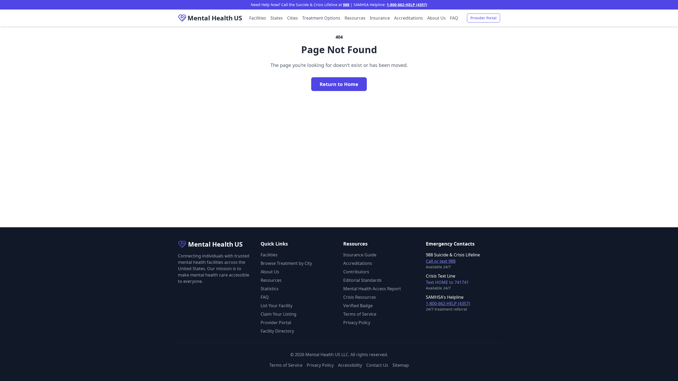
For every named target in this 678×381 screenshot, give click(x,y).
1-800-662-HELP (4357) (407, 4)
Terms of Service (359, 314)
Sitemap (400, 365)
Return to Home (339, 84)
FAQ (454, 18)
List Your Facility (276, 306)
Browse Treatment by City (286, 263)
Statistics (270, 289)
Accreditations (408, 18)
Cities (292, 18)
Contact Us (377, 365)
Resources (355, 18)
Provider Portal (483, 17)
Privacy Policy (356, 322)
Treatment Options (321, 18)
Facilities (257, 18)
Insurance (380, 18)
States (276, 18)
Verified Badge (358, 306)
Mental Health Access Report (372, 289)
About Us (436, 18)
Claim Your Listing (278, 314)
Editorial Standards (362, 280)
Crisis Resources (359, 297)
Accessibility (350, 365)
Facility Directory (277, 331)
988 (346, 4)
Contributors (356, 272)
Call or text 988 (441, 261)
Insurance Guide (359, 255)
